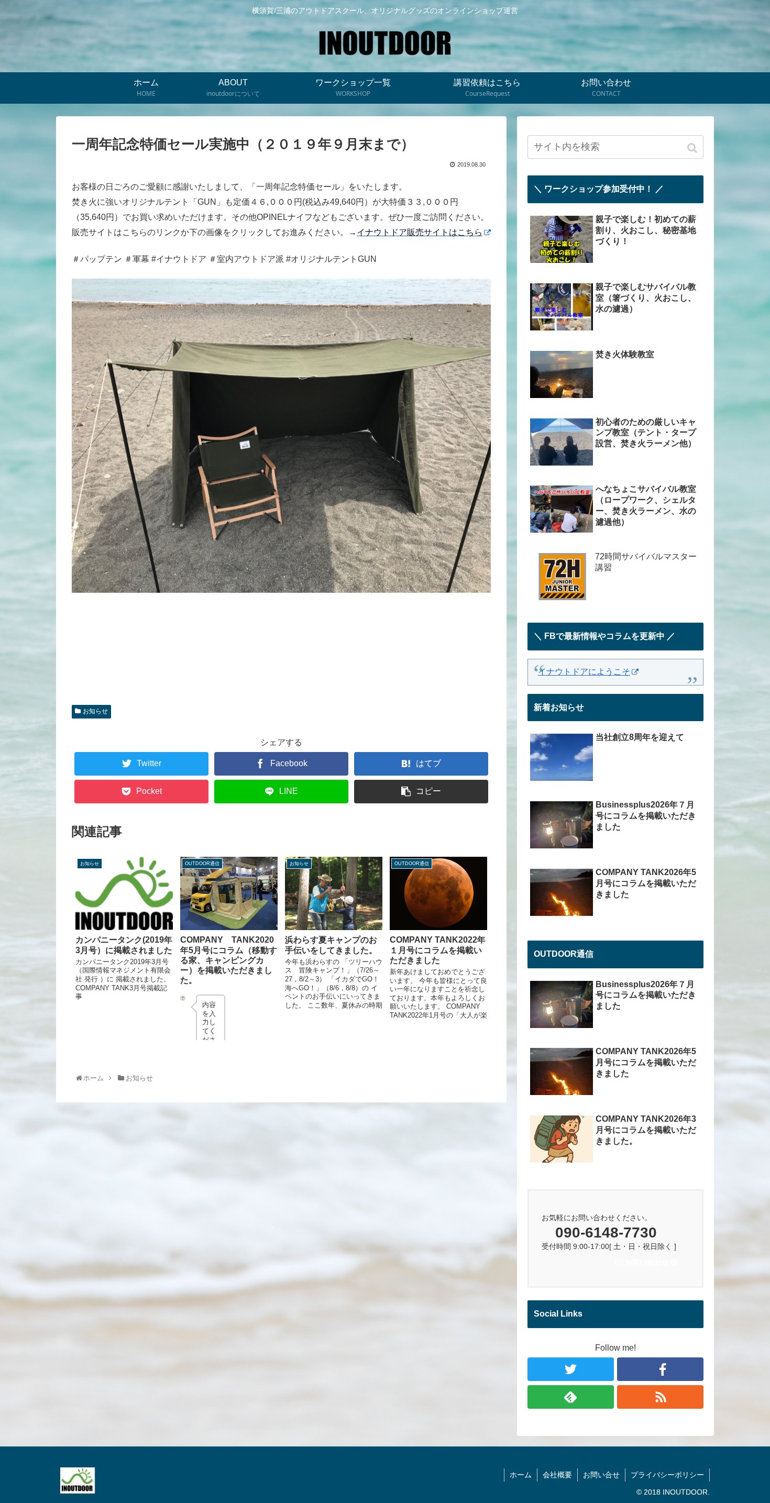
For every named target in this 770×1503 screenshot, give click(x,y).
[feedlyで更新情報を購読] (570, 1397)
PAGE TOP (754, 1445)
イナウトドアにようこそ (584, 671)
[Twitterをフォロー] (570, 1369)
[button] (693, 148)
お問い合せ (601, 1475)
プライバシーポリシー (667, 1475)
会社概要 (557, 1475)
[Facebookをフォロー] (660, 1369)
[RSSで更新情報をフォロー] (660, 1397)
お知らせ (95, 711)
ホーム (521, 1475)
